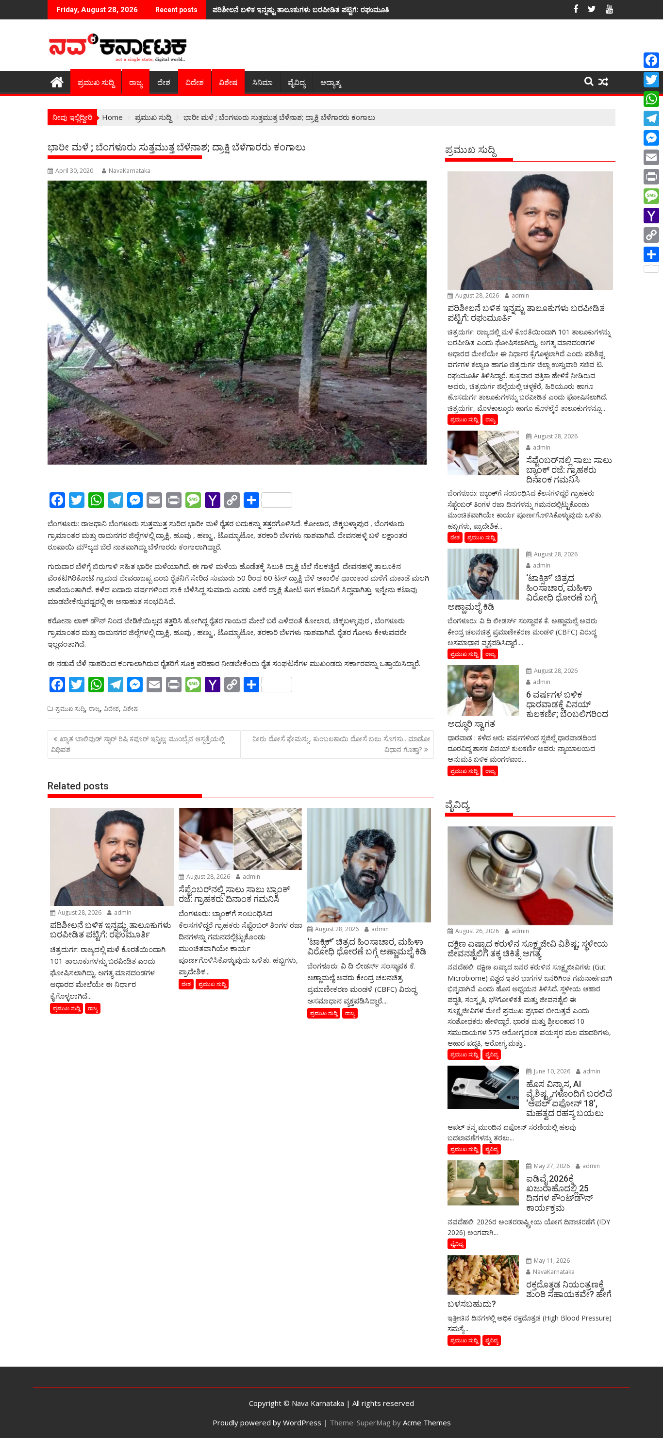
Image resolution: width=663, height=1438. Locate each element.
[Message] (651, 196)
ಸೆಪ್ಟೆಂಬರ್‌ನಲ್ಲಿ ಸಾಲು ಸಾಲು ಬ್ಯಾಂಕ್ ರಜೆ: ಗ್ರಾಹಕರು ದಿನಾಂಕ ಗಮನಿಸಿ (297, 9)
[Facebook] (651, 60)
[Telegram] (651, 118)
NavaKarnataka (129, 171)
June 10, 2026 (551, 1071)
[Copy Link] (651, 235)
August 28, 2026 (78, 912)
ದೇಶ (163, 82)
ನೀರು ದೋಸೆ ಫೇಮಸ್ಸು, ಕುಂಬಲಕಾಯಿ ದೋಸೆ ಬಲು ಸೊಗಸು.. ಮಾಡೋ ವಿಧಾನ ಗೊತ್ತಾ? (341, 744)
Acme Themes (427, 1422)
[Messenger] (651, 138)
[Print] (651, 176)
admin (122, 912)
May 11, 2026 (551, 1260)
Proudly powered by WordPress (267, 1422)
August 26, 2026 (476, 931)
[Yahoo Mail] (651, 215)
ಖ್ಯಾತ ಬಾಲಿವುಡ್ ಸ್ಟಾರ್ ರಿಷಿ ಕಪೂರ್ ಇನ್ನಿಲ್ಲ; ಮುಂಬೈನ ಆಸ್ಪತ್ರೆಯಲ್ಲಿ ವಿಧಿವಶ (137, 744)
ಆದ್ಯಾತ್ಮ (330, 82)
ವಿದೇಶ (194, 82)
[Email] (651, 157)
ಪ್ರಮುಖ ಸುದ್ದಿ (96, 82)
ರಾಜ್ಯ (135, 82)
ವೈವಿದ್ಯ (296, 82)
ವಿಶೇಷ (228, 82)
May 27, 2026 (551, 1166)
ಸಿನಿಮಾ (262, 82)
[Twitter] (651, 79)
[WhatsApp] (651, 99)
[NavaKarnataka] (57, 80)
